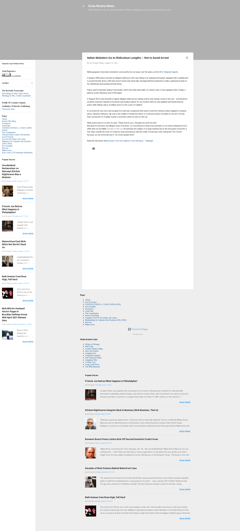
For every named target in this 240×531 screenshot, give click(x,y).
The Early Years (8, 109)
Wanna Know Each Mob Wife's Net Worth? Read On (14, 244)
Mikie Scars (89, 324)
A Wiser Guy (90, 362)
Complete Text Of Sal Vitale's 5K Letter (101, 318)
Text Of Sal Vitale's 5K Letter (14, 139)
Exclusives (89, 309)
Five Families (90, 307)
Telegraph (168, 72)
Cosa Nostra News (101, 6)
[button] (186, 58)
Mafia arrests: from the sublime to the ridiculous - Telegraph (128, 141)
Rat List (88, 322)
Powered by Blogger (139, 329)
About (87, 300)
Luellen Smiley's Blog (94, 349)
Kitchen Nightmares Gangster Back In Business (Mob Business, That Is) (121, 410)
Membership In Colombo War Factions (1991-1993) (105, 320)
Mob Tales (89, 346)
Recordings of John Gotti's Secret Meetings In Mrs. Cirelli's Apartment (16, 94)
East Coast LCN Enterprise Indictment (17, 153)
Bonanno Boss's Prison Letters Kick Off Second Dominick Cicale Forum (121, 439)
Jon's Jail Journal (91, 351)
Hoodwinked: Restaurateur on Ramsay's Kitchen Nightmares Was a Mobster (11, 171)
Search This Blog (92, 316)
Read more (185, 402)
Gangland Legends (92, 355)
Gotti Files (89, 311)
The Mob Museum (92, 367)
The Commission (92, 313)
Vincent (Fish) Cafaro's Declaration (16, 135)
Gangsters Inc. (90, 353)
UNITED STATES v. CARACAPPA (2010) (103, 304)
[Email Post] (93, 149)
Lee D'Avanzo (91, 302)
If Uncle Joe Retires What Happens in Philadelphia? (111, 381)
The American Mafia (93, 358)
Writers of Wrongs (92, 344)
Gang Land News (92, 364)
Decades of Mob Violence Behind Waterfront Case (111, 468)
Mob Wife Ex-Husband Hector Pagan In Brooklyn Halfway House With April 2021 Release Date (14, 314)
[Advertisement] (137, 33)
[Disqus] (138, 185)
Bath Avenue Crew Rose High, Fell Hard (105, 497)
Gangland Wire (91, 360)
